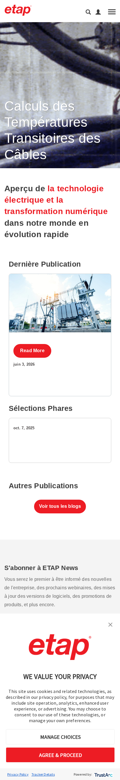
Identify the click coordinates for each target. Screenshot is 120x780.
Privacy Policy (18, 774)
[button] (110, 624)
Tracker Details (43, 774)
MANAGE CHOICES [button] (60, 737)
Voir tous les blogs (60, 506)
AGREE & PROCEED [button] (60, 755)
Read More (32, 350)
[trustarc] (103, 774)
